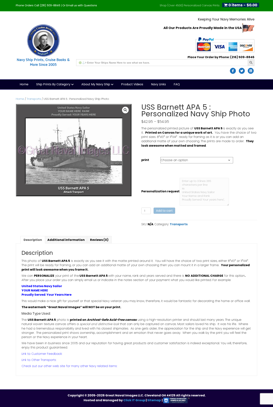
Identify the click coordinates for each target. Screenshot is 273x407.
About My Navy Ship (95, 84)
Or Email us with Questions (79, 5)
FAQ (177, 84)
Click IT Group (134, 400)
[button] (125, 110)
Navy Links (158, 84)
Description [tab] (33, 240)
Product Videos (132, 84)
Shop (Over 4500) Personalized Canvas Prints (190, 5)
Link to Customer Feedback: (42, 354)
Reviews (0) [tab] (99, 240)
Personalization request (160, 191)
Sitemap (154, 400)
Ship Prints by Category (53, 84)
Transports (34, 99)
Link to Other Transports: (39, 360)
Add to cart (164, 211)
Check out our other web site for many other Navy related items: (69, 366)
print (145, 160)
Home (24, 84)
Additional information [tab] (66, 240)
